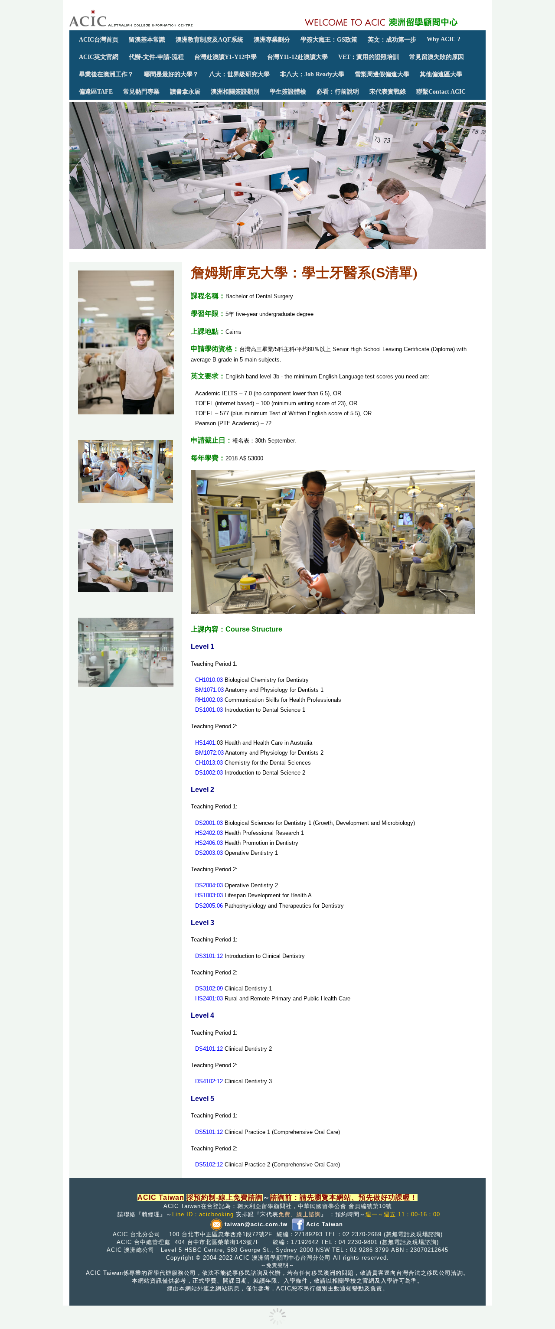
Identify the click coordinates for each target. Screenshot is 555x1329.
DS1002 (205, 772)
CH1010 (205, 680)
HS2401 (205, 998)
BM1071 (205, 690)
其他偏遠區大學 (441, 74)
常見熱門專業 (141, 91)
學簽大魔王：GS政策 (328, 39)
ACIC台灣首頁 (98, 39)
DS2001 (205, 823)
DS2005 (205, 905)
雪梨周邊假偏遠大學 (382, 74)
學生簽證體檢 (288, 91)
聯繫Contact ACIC (441, 91)
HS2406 (205, 843)
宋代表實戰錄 (387, 91)
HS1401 (205, 742)
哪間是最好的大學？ (171, 74)
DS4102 (205, 1081)
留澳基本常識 (147, 39)
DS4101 (205, 1049)
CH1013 (205, 762)
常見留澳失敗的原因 (436, 56)
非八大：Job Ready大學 (312, 74)
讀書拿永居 (185, 91)
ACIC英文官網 (98, 56)
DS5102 (205, 1164)
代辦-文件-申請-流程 (156, 56)
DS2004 (205, 885)
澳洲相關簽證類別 (235, 91)
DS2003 (205, 853)
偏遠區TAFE (96, 91)
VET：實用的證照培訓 (368, 56)
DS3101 (205, 956)
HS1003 (205, 895)
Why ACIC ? (443, 39)
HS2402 (205, 833)
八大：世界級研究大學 (239, 74)
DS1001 (205, 710)
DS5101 (205, 1132)
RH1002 (205, 700)
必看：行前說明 (338, 91)
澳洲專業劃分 (272, 39)
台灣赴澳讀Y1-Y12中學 (225, 56)
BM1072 (205, 752)
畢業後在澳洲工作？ (106, 74)
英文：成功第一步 (392, 39)
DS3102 (205, 988)
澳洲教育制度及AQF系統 (209, 39)
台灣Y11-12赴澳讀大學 (297, 56)
